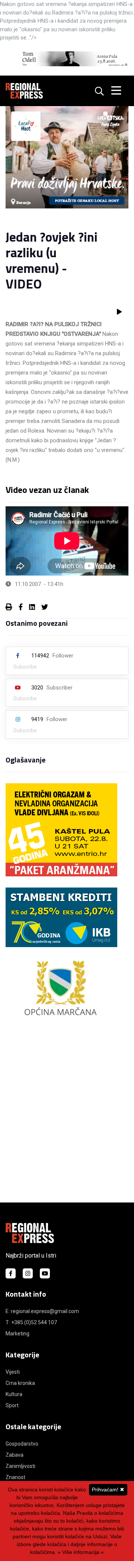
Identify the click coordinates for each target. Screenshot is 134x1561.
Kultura (14, 1394)
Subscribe (25, 667)
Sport (12, 1405)
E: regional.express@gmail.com (42, 1311)
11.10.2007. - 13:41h (39, 584)
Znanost (15, 1477)
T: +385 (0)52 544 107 (31, 1322)
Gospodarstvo (22, 1444)
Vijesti (13, 1372)
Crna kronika (20, 1383)
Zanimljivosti (20, 1466)
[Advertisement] (67, 1116)
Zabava (14, 1455)
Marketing (17, 1334)
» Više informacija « (81, 1552)
